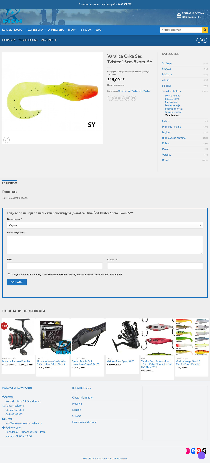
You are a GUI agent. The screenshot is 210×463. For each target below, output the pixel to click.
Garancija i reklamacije (84, 422)
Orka (120, 91)
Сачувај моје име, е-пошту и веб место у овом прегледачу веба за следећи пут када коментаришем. (67, 275)
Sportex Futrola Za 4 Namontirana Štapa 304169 (85, 363)
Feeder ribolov (35, 30)
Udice (165, 121)
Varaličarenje (56, 30)
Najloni (166, 132)
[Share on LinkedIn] (133, 98)
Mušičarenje (171, 102)
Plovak (72, 30)
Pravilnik (77, 404)
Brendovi (86, 30)
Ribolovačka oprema (174, 138)
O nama (76, 416)
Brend (165, 160)
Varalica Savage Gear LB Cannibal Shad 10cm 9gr (188, 363)
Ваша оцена (14, 219)
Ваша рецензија (16, 233)
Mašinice (167, 74)
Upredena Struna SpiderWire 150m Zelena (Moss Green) (51, 363)
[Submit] (205, 30)
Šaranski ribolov (12, 30)
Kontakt (76, 410)
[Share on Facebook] (110, 98)
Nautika (166, 85)
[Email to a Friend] (122, 98)
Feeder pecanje (172, 105)
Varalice (146, 91)
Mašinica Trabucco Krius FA (16, 361)
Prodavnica (8, 40)
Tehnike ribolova (28, 40)
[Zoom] (6, 140)
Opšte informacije (82, 397)
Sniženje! (167, 63)
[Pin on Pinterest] (127, 98)
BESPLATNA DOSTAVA (193, 13)
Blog (98, 30)
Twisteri (127, 91)
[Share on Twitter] (116, 98)
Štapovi (166, 69)
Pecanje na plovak (174, 109)
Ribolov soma (172, 99)
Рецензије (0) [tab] (9, 183)
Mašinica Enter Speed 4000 (120, 361)
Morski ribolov (172, 96)
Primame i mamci (171, 126)
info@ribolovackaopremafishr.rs (24, 423)
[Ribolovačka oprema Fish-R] (17, 15)
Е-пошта (112, 260)
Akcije (165, 80)
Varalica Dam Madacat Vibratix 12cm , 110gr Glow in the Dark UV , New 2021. (157, 364)
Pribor (165, 143)
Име (10, 260)
